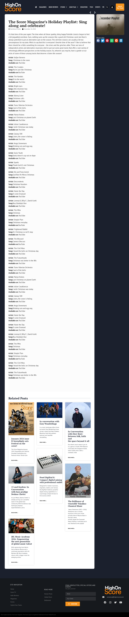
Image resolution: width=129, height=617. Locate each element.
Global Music (48, 597)
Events (97, 7)
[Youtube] (120, 602)
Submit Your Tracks (16, 605)
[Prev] (91, 12)
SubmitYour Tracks (120, 7)
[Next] (94, 12)
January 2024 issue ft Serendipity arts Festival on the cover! (20, 442)
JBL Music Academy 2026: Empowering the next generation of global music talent (21, 540)
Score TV (13, 592)
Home (12, 589)
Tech (91, 7)
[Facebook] (105, 602)
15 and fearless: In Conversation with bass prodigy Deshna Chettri (20, 491)
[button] (107, 7)
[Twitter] (115, 602)
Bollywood (47, 600)
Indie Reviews (53, 7)
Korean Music (48, 594)
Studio (62, 7)
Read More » (14, 460)
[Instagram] (110, 602)
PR (103, 7)
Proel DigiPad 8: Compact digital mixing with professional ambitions (53, 479)
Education (83, 7)
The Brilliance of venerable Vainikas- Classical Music (77, 503)
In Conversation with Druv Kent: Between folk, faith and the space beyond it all (78, 436)
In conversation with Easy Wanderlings (49, 422)
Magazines (42, 7)
